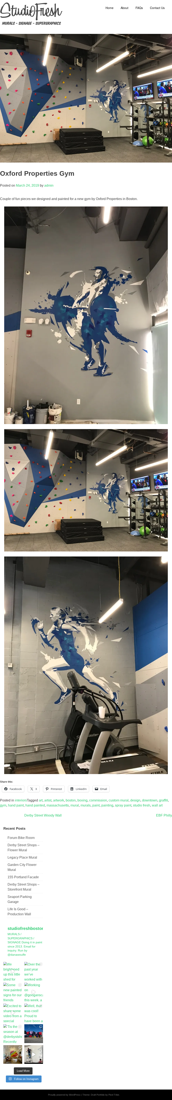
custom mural (119, 800)
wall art (157, 805)
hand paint (16, 805)
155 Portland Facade (23, 877)
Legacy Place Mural (22, 857)
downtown (149, 800)
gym (3, 805)
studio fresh (141, 805)
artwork (58, 800)
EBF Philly (164, 815)
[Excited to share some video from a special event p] (12, 1013)
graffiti (163, 800)
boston (71, 800)
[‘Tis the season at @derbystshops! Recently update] (12, 1033)
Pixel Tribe (113, 1095)
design (135, 800)
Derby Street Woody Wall (43, 815)
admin (48, 185)
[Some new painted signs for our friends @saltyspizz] (12, 992)
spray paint (123, 805)
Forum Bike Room (21, 838)
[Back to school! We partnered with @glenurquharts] (12, 1054)
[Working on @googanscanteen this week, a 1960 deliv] (33, 992)
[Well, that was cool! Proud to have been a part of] (33, 1013)
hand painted (35, 805)
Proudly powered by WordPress (64, 1095)
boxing (82, 800)
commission (98, 800)
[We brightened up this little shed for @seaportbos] (12, 971)
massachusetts (58, 805)
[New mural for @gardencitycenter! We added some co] (33, 1033)
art (41, 800)
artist (47, 800)
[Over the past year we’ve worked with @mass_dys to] (33, 971)
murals (86, 805)
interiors (21, 800)
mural (74, 805)
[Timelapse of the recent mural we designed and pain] (33, 1054)
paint (96, 805)
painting (107, 805)
